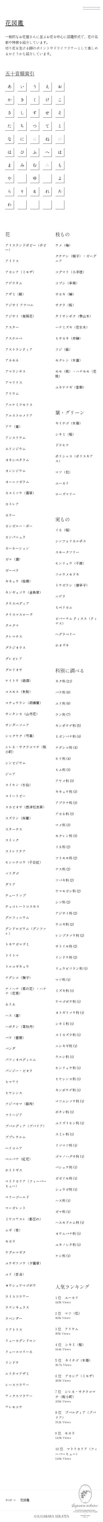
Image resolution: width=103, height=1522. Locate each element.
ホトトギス (13, 1170)
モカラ (10, 1241)
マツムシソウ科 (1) (69, 1101)
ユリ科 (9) (62, 703)
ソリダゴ (12, 873)
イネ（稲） (63, 530)
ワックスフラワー (19, 1396)
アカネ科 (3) (64, 814)
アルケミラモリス (19, 404)
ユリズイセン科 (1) (69, 1123)
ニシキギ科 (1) (66, 1046)
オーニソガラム (17, 482)
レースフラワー (17, 1384)
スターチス (13, 829)
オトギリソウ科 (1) (69, 1012)
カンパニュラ (15, 537)
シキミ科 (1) (64, 1023)
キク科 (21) (63, 681)
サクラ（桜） (65, 305)
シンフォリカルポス (70, 541)
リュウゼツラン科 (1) (71, 968)
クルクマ (12, 625)
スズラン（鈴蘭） (19, 818)
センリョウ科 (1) (68, 1068)
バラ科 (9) (62, 692)
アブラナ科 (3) (66, 802)
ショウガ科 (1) (66, 1189)
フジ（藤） (63, 349)
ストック (12, 840)
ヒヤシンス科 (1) (68, 1079)
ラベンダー (13, 1318)
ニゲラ (60, 596)
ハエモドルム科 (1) (69, 1222)
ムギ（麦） (13, 1230)
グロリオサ (13, 669)
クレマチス (13, 636)
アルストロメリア (19, 415)
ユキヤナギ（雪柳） (70, 387)
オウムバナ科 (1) (68, 1233)
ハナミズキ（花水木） (72, 327)
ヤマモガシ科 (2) (68, 891)
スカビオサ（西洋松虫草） (25, 807)
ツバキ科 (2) (64, 880)
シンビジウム (15, 763)
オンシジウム (15, 470)
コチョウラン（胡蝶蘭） (24, 702)
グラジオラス (15, 647)
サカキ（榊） (65, 294)
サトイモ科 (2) (66, 946)
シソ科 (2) (62, 902)
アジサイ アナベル (19, 305)
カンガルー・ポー (19, 526)
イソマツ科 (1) (66, 1145)
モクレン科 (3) (66, 835)
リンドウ (12, 1362)
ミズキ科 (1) (64, 990)
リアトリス (13, 1329)
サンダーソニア (17, 725)
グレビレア (13, 658)
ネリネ (10, 1004)
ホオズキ (62, 645)
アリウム (12, 393)
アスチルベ (13, 338)
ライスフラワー (17, 1296)
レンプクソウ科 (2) (69, 935)
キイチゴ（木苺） (69, 423)
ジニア (10, 774)
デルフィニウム (17, 917)
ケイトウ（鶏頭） (19, 680)
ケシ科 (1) (62, 1255)
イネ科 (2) (62, 847)
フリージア (13, 1115)
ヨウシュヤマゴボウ (20, 1285)
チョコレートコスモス (22, 906)
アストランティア (19, 349)
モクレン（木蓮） (69, 360)
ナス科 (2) (62, 869)
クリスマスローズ (19, 614)
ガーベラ (12, 570)
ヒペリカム (63, 607)
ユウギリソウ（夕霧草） (24, 1263)
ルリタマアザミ (17, 1373)
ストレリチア (15, 851)
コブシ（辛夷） (67, 283)
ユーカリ (62, 483)
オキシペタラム (17, 460)
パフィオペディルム (20, 1059)
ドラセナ (62, 445)
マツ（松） (63, 472)
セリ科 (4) (63, 758)
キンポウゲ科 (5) (68, 725)
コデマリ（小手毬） (70, 272)
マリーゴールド (17, 1197)
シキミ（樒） (65, 434)
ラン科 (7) (62, 714)
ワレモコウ (13, 1407)
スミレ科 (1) (64, 1134)
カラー (10, 515)
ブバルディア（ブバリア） (25, 1126)
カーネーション (17, 548)
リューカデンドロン (20, 1340)
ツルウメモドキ (67, 574)
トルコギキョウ (17, 966)
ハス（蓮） (13, 1015)
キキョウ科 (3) (66, 791)
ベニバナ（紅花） (19, 1159)
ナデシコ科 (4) (66, 747)
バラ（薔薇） (15, 1037)
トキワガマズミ (17, 944)
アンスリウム (15, 437)
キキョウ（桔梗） (19, 581)
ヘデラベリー (65, 634)
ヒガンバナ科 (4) (68, 736)
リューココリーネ (19, 1351)
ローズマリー (65, 494)
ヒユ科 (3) (62, 769)
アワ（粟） (13, 426)
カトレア (12, 504)
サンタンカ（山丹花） (22, 714)
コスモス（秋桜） (19, 691)
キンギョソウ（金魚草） (24, 592)
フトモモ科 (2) (66, 858)
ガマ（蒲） (13, 559)
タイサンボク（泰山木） (74, 316)
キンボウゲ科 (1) (68, 1090)
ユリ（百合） (15, 1274)
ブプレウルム (15, 1137)
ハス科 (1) (62, 1200)
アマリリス (13, 382)
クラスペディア (17, 603)
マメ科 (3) (62, 825)
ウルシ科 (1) (64, 1056)
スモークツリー (67, 552)
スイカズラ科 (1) (68, 1034)
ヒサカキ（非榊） (69, 338)
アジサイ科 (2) (66, 913)
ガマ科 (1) (62, 1211)
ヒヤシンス (13, 1093)
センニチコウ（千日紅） (24, 862)
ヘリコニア (13, 1148)
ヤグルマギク (15, 1252)
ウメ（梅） (63, 245)
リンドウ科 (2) (66, 957)
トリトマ (12, 955)
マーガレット (15, 1208)
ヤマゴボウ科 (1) (68, 1001)
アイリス (12, 261)
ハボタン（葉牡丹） (20, 1026)
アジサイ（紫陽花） (20, 316)
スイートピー (15, 796)
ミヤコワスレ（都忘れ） (24, 1219)
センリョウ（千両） (70, 563)
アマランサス (15, 371)
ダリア (10, 884)
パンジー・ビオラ (19, 1070)
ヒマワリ (12, 1081)
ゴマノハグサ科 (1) (69, 1156)
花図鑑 (14, 23)
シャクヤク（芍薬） (20, 736)
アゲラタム (13, 283)
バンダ (10, 1048)
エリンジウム (15, 448)
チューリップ (15, 895)
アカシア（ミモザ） (20, 272)
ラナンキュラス (17, 1307)
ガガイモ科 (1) (66, 1178)
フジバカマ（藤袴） (20, 1103)
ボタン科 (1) (64, 1112)
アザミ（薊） (15, 294)
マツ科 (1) (62, 979)
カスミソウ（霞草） (20, 493)
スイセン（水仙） (19, 784)
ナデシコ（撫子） (19, 977)
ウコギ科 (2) (64, 924)
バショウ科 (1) (66, 1167)
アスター (12, 327)
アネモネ (12, 360)
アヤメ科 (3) (64, 780)
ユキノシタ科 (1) (68, 1244)
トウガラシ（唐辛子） (72, 585)
